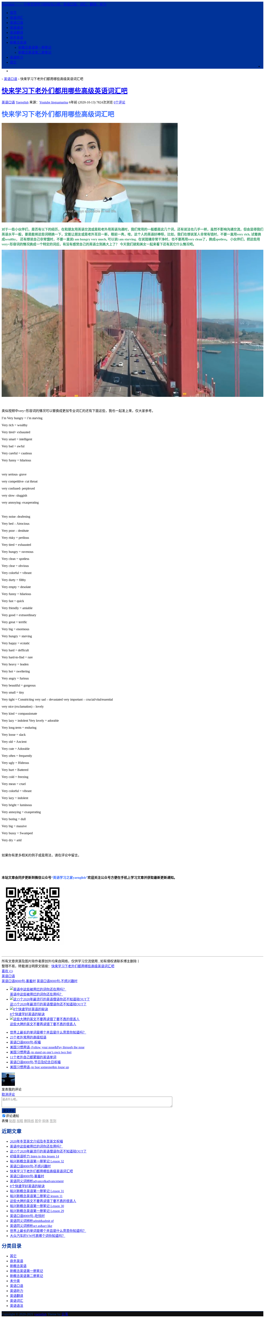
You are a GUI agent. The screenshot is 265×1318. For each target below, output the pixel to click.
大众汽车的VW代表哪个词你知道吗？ (37, 1236)
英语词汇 (16, 17)
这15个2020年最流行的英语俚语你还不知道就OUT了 (48, 1151)
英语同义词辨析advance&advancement (37, 1181)
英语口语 (16, 22)
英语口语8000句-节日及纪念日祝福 (35, 1062)
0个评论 (119, 102)
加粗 (20, 1121)
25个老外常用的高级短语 (28, 1037)
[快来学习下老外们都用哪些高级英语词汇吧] (90, 221)
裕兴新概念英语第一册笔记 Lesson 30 (37, 1206)
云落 (64, 1314)
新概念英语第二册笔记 (34, 52)
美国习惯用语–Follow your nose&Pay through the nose (47, 1047)
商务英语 (16, 37)
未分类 (15, 1281)
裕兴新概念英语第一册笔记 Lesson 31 (37, 1191)
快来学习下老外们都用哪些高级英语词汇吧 (65, 91)
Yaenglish (22, 102)
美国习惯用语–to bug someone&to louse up (39, 1067)
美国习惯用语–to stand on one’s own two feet (40, 1052)
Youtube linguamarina (53, 102)
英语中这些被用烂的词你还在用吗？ (36, 1146)
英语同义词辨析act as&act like (31, 1226)
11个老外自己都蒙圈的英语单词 (33, 1057)
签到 (53, 1121)
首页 (13, 12)
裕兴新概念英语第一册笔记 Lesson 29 (37, 1211)
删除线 (29, 1121)
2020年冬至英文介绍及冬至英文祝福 (36, 1141)
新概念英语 (18, 42)
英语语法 (16, 27)
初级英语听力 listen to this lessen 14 (34, 1156)
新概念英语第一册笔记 (34, 47)
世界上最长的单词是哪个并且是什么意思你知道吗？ (48, 1032)
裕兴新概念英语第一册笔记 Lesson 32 (37, 1161)
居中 (38, 1121)
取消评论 (8, 1094)
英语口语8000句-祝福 (25, 1042)
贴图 (12, 1121)
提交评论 (8, 1110)
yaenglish (40, 1314)
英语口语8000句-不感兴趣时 (57, 981)
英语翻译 (16, 32)
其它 (13, 62)
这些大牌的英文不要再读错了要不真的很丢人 (43, 1201)
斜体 (45, 1121)
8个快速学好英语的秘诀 (27, 1186)
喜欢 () (7, 971)
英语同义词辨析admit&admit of (32, 1221)
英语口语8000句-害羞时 (19, 981)
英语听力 (16, 57)
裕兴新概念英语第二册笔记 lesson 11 (36, 1196)
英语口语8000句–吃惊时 (27, 1216)
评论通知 (12, 1116)
